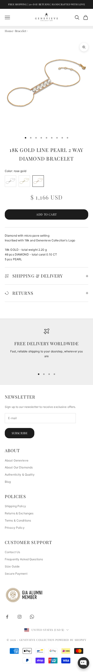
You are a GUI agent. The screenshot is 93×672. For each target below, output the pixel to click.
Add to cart (46, 214)
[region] (46, 347)
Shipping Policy (15, 506)
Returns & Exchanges (19, 513)
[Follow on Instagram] (19, 616)
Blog (8, 481)
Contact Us (12, 552)
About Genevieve (16, 460)
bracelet (20, 31)
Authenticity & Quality (20, 474)
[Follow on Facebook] (7, 616)
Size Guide (12, 566)
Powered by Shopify (70, 640)
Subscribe (19, 433)
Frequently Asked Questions (24, 559)
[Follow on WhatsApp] (32, 616)
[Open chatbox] (83, 663)
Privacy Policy (15, 527)
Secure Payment (16, 573)
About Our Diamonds (19, 467)
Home (9, 31)
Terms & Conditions (18, 520)
